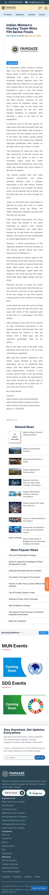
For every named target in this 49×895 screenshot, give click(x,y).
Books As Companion (17, 621)
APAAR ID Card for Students (13, 813)
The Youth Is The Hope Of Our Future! (24, 577)
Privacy (4, 890)
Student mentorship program (14, 820)
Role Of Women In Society (19, 605)
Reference (10, 420)
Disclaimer (19, 890)
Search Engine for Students (13, 828)
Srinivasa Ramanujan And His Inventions (25, 571)
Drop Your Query (39, 888)
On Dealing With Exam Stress (14, 824)
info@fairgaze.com (36, 2)
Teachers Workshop (10, 864)
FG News (8, 15)
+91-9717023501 (15, 2)
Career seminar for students (13, 802)
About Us (5, 835)
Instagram (6, 876)
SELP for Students (9, 860)
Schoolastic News (9, 809)
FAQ (3, 850)
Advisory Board (8, 846)
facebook (11, 63)
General (31, 15)
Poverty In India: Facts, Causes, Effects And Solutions (27, 585)
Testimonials (7, 853)
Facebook (17, 876)
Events (42, 15)
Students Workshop (10, 868)
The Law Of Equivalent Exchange (22, 555)
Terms (11, 890)
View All (43, 633)
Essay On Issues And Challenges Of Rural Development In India (26, 563)
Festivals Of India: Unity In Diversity (23, 599)
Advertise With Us (9, 892)
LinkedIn (28, 876)
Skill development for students (14, 817)
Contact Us (6, 838)
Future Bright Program (11, 871)
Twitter (37, 876)
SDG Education (8, 805)
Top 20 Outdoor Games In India (22, 592)
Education (20, 15)
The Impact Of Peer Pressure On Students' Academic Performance (26, 613)
